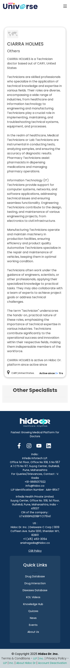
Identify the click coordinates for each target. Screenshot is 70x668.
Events (33, 625)
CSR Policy (35, 551)
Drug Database (35, 576)
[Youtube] (39, 445)
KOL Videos (33, 597)
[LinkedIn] (49, 445)
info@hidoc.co (35, 486)
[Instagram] (29, 445)
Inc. (42, 658)
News (33, 618)
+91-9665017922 (35, 482)
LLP (35, 658)
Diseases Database (35, 590)
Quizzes (33, 611)
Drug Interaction (35, 583)
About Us (33, 632)
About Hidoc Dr (26, 663)
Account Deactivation (52, 663)
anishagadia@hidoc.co (35, 543)
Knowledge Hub (33, 604)
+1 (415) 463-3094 (35, 539)
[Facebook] (20, 445)
